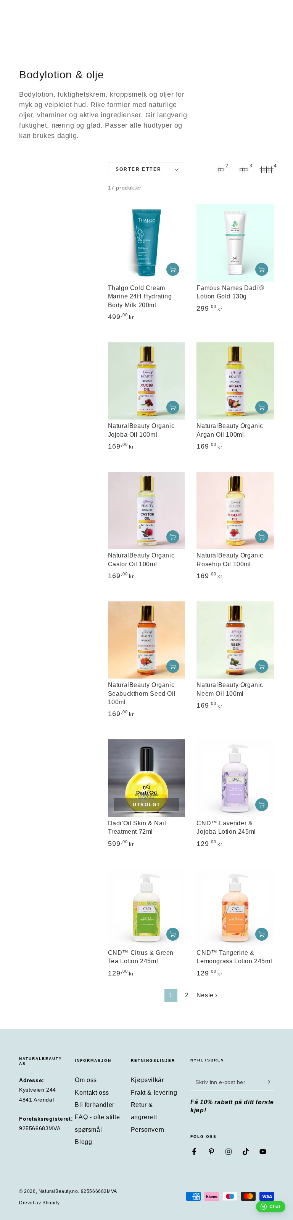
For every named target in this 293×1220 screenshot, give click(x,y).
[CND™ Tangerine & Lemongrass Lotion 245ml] (235, 907)
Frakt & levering (154, 1092)
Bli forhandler (94, 1105)
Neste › (206, 995)
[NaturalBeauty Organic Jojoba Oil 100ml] (146, 381)
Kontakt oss (92, 1092)
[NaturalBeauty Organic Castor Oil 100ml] (146, 510)
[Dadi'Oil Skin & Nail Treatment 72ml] (146, 778)
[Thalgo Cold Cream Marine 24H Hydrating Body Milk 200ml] (146, 243)
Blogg (83, 1142)
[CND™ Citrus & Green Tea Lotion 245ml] (146, 907)
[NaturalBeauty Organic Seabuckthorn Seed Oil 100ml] (146, 640)
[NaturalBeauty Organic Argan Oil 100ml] (235, 381)
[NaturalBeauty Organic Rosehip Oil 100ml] (235, 510)
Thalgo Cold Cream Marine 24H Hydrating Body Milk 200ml (140, 296)
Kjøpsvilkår (147, 1080)
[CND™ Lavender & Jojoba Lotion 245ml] (235, 778)
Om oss (86, 1080)
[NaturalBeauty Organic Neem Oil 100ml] (235, 640)
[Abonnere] (269, 1081)
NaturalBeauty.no (58, 1191)
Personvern (147, 1129)
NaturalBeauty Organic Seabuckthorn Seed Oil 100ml (142, 693)
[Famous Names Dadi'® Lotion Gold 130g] (235, 243)
